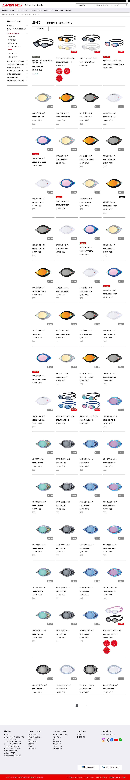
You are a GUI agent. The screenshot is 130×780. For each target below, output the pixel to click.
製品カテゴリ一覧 (14, 21)
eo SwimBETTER (12, 77)
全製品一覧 (11, 36)
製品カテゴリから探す (8, 14)
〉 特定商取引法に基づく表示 (116, 777)
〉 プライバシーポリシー (74, 777)
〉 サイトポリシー (88, 777)
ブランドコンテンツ (22, 10)
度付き (37, 14)
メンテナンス (57, 737)
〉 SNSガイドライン (101, 777)
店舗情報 (68, 10)
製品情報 (4, 10)
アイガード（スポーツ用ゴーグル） (16, 29)
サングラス (10, 25)
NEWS (12, 10)
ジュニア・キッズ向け (14, 46)
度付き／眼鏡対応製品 (13, 74)
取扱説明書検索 (57, 748)
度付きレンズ (13, 57)
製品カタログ (59, 10)
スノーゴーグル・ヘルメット (15, 61)
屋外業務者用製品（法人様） (15, 80)
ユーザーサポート (36, 10)
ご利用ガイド (57, 744)
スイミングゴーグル (25, 14)
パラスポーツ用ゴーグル (14, 67)
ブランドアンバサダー (35, 737)
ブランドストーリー (34, 735)
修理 (54, 739)
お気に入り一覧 (57, 746)
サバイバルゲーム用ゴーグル (15, 70)
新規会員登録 (81, 737)
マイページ (80, 735)
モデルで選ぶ (12, 40)
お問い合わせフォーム (108, 735)
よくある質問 (57, 741)
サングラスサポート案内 (60, 735)
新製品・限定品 (12, 43)
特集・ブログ (48, 10)
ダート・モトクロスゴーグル (15, 64)
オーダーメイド (13, 53)
